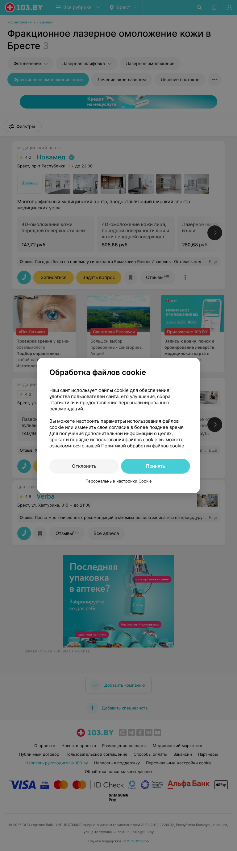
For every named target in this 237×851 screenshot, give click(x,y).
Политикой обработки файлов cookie (142, 446)
